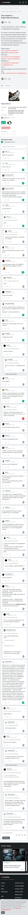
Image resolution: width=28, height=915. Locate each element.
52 (8, 11)
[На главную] (5, 2)
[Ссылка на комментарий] (25, 152)
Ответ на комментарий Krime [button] (11, 234)
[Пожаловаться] (17, 11)
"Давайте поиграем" (13, 8)
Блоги (7, 8)
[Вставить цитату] (22, 835)
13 (23, 869)
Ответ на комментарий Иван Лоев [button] (11, 281)
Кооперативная (11, 113)
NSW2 (14, 108)
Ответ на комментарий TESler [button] (11, 725)
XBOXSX (25, 107)
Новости (3, 883)
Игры (2, 896)
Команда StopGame (19, 886)
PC (8, 107)
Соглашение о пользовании (18, 898)
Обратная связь (18, 894)
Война (22, 110)
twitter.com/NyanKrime (13, 59)
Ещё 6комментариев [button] (11, 765)
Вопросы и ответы (19, 883)
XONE (21, 107)
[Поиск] (20, 2)
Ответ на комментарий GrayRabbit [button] (11, 348)
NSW (12, 108)
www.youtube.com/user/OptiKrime (10, 56)
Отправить (6, 838)
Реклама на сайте (19, 888)
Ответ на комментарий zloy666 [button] (10, 220)
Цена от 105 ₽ (5, 127)
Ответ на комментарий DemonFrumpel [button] (12, 711)
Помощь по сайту (19, 891)
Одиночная (20, 111)
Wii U (9, 108)
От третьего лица (19, 113)
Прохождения (4, 891)
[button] (3, 158)
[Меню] (26, 2)
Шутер (19, 110)
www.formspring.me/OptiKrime (9, 50)
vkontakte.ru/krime (13, 52)
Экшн (9, 110)
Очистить (14, 131)
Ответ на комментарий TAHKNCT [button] (11, 540)
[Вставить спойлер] (25, 835)
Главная (3, 8)
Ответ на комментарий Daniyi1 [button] (10, 409)
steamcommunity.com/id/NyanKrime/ (16, 73)
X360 (18, 107)
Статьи (2, 886)
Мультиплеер (14, 110)
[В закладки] (15, 11)
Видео (2, 888)
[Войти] (23, 2)
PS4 (13, 107)
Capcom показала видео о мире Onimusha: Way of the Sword (12, 866)
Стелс (16, 111)
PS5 (15, 107)
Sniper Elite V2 (8, 85)
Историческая (11, 111)
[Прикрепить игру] (17, 835)
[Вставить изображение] (19, 835)
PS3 (11, 107)
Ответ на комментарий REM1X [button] (11, 563)
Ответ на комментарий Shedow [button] (12, 363)
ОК (3, 912)
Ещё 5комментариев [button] (11, 374)
